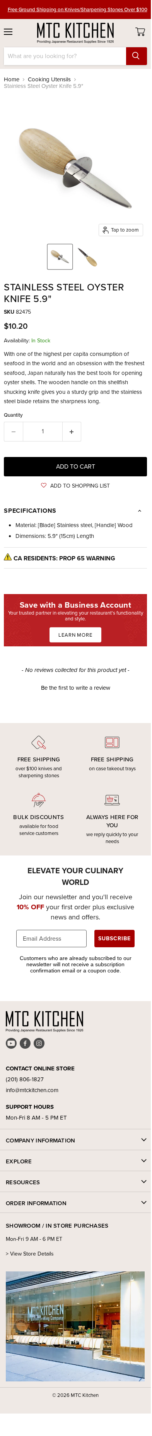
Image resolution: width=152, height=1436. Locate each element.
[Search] (136, 56)
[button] (75, 486)
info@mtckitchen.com (32, 1090)
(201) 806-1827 (25, 1079)
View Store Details (32, 1254)
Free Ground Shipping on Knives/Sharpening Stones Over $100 (77, 9)
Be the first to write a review (75, 688)
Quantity (13, 415)
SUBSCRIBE (114, 938)
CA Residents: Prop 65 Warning (64, 558)
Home (11, 79)
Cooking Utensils (49, 79)
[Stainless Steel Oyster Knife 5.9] (60, 256)
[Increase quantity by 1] (72, 431)
